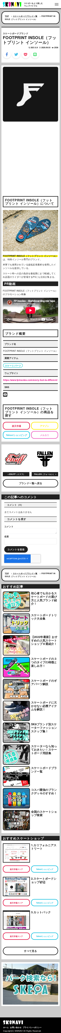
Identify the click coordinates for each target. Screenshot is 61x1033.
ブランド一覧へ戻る (30, 483)
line (35, 54)
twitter (16, 54)
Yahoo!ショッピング (16, 435)
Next (53, 228)
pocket (26, 54)
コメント (8, 526)
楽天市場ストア (16, 869)
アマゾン (44, 426)
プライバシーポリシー (32, 1027)
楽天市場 (16, 426)
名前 (6, 536)
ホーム (6, 1027)
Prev (6, 228)
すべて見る (30, 951)
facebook (7, 54)
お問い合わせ (15, 1027)
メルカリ (44, 435)
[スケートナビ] (12, 3)
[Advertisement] (30, 154)
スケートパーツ (13, 365)
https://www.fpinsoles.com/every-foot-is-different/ (30, 380)
